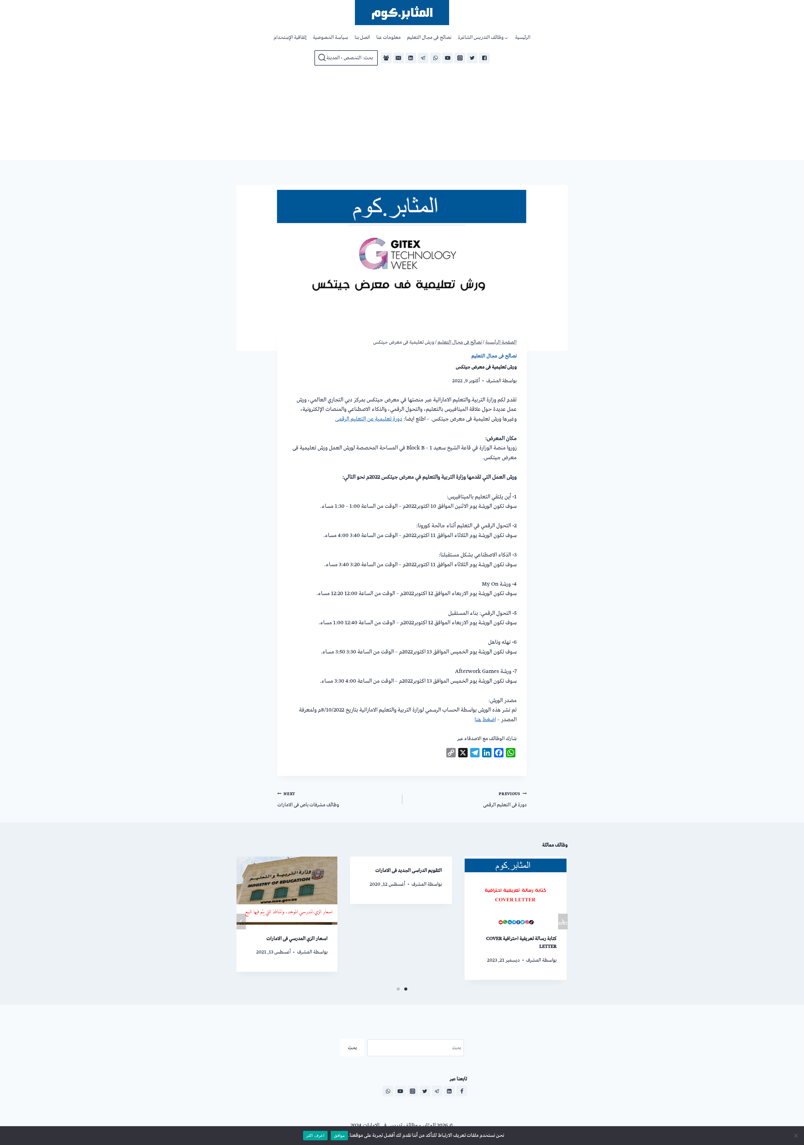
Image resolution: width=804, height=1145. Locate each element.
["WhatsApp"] (435, 58)
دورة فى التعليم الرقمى (505, 799)
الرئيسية (522, 37)
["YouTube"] (447, 58)
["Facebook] (386, 58)
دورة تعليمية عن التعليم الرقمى (368, 419)
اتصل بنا (362, 37)
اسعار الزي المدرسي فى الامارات (297, 938)
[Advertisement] (402, 113)
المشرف (493, 380)
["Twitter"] (472, 58)
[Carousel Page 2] (398, 989)
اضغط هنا (485, 719)
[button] (506, 37)
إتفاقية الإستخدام (290, 37)
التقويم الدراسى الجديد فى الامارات (408, 870)
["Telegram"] (423, 58)
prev (241, 923)
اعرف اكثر (315, 1135)
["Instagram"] (459, 58)
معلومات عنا (388, 37)
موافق (339, 1135)
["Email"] (398, 58)
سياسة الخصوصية (330, 37)
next (563, 923)
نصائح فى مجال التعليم (429, 37)
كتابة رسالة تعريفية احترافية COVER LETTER (521, 942)
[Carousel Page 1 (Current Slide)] (406, 989)
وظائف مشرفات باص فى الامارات (308, 799)
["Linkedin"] (410, 58)
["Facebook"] (484, 58)
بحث (352, 1047)
